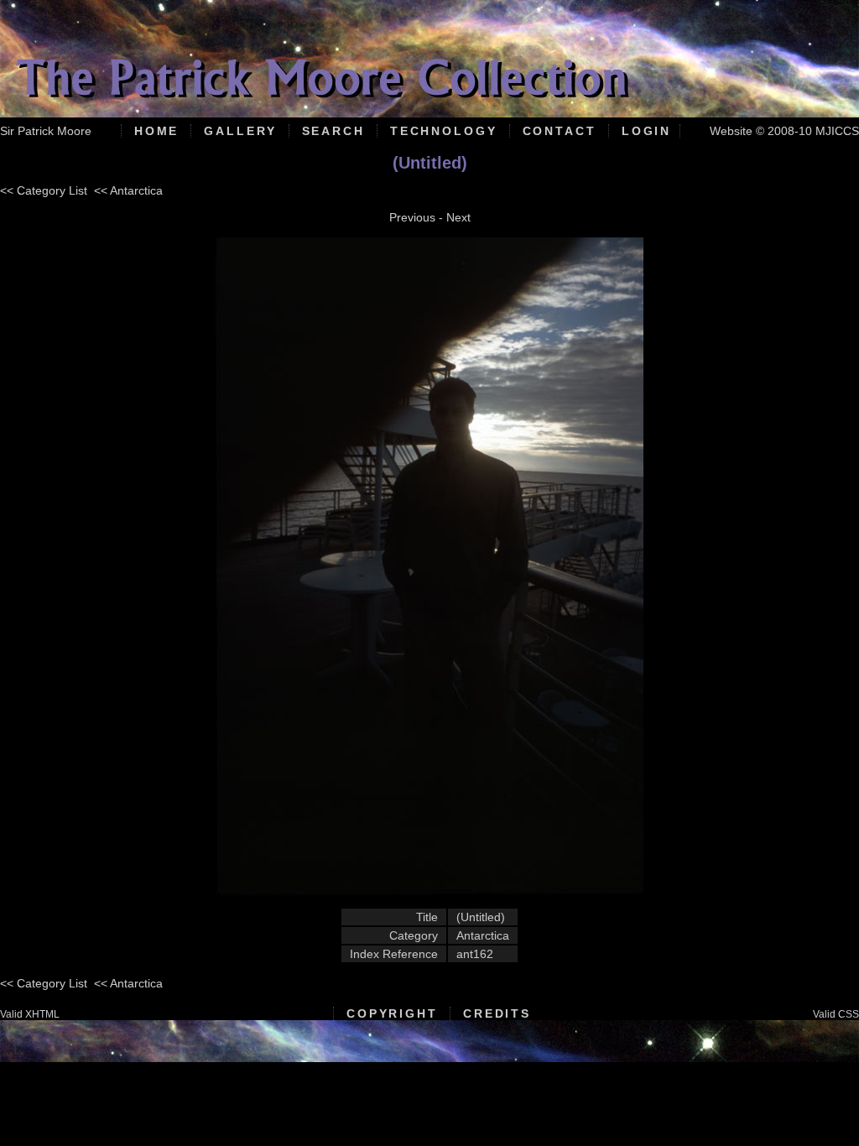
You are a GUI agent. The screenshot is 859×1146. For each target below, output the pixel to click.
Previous (412, 217)
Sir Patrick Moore (45, 131)
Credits (497, 1013)
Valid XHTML (30, 1014)
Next (458, 217)
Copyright (392, 1013)
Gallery (240, 131)
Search (333, 131)
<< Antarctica (128, 190)
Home (157, 131)
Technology (443, 131)
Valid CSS (836, 1014)
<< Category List (43, 190)
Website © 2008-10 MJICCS (784, 131)
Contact (559, 131)
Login (646, 131)
